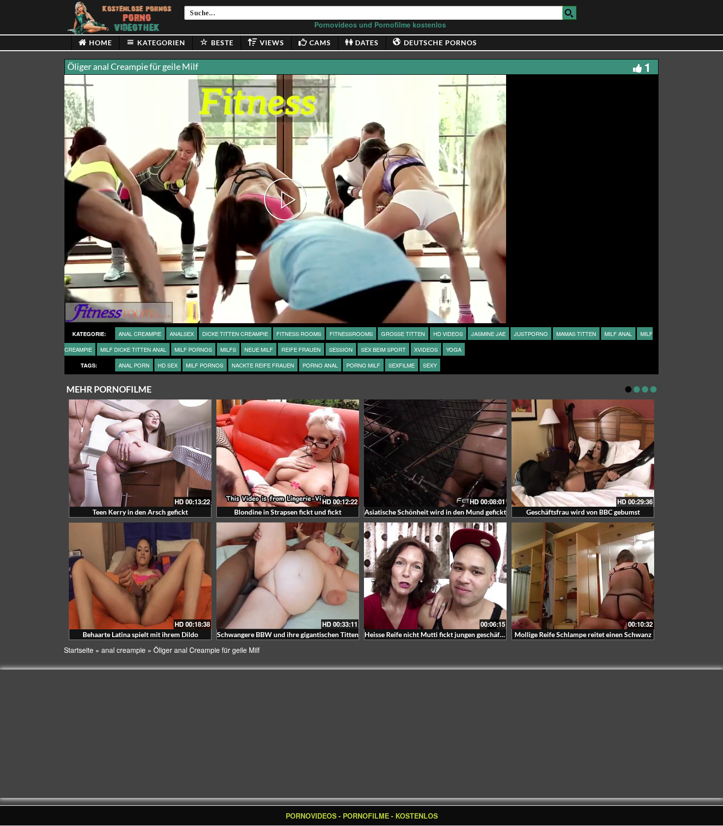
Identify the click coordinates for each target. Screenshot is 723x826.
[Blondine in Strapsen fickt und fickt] (287, 453)
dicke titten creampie (235, 333)
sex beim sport (383, 349)
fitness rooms (298, 333)
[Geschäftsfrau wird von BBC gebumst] (583, 453)
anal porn (134, 365)
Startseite (78, 650)
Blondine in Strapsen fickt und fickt (287, 512)
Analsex (182, 333)
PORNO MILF (363, 365)
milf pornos (193, 349)
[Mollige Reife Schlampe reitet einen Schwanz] (583, 576)
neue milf (258, 349)
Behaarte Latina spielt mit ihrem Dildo (140, 634)
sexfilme (402, 365)
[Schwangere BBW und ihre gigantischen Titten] (287, 576)
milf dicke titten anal (133, 349)
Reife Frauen (301, 349)
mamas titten (576, 333)
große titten (403, 333)
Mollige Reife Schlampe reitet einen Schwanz (583, 634)
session (341, 349)
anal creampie (140, 333)
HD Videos (448, 333)
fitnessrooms (351, 333)
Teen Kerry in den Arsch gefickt (140, 512)
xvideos (426, 349)
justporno (531, 333)
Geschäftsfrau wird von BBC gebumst (583, 512)
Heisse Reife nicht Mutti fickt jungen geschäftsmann (443, 634)
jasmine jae (488, 333)
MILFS (228, 349)
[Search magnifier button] (569, 13)
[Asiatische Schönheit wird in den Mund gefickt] (435, 453)
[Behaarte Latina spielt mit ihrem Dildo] (140, 576)
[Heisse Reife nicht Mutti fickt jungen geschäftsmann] (435, 576)
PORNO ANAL (320, 365)
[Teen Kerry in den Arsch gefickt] (140, 453)
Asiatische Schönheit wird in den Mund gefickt (435, 512)
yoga (453, 349)
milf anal (618, 333)
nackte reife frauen (263, 365)
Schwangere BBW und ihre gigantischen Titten (288, 634)
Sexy (430, 365)
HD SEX (168, 365)
